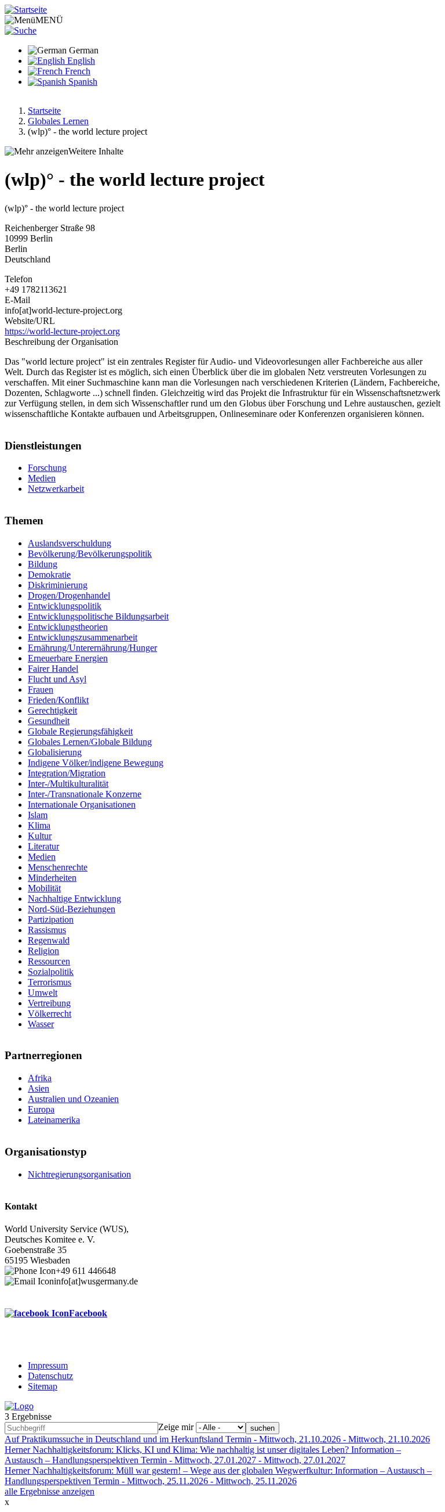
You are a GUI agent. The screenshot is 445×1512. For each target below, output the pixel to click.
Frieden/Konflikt (58, 700)
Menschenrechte (57, 867)
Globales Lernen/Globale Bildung (90, 742)
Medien (42, 478)
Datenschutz (50, 1376)
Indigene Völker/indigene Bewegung (95, 763)
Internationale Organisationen (82, 804)
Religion (43, 951)
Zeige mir (176, 1427)
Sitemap (42, 1386)
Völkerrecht (49, 1013)
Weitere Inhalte (95, 151)
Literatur (43, 846)
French (76, 71)
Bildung (42, 564)
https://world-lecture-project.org (62, 331)
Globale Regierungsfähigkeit (80, 731)
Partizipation (51, 919)
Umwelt (42, 993)
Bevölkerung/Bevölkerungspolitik (90, 554)
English (80, 61)
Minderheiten (52, 878)
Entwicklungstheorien (68, 627)
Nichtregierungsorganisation (79, 1174)
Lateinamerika (54, 1120)
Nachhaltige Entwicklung (74, 898)
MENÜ (49, 20)
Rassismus (47, 930)
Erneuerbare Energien (68, 658)
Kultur (40, 836)
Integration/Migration (66, 773)
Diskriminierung (57, 585)
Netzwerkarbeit (56, 489)
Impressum (48, 1365)
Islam (38, 815)
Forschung (47, 468)
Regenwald (49, 940)
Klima (39, 825)
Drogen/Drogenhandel (69, 595)
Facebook (88, 1313)
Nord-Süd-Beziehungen (71, 909)
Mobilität (44, 888)
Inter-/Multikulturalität (68, 784)
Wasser (41, 1024)
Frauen (40, 689)
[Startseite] (26, 10)
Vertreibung (49, 1003)
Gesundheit (49, 721)
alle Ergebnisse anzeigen (49, 1491)
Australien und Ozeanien (73, 1099)
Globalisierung (55, 752)
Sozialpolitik (51, 972)
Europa (41, 1109)
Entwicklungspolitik (64, 606)
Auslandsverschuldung (69, 543)
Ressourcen (49, 961)
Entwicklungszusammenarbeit (82, 637)
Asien (38, 1088)
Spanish (81, 82)
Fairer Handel (53, 669)
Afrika (40, 1078)
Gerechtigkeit (52, 710)
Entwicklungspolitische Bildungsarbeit (98, 616)
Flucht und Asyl (57, 679)
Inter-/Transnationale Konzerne (84, 794)
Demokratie (49, 574)
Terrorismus (49, 982)
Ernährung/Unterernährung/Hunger (92, 648)
